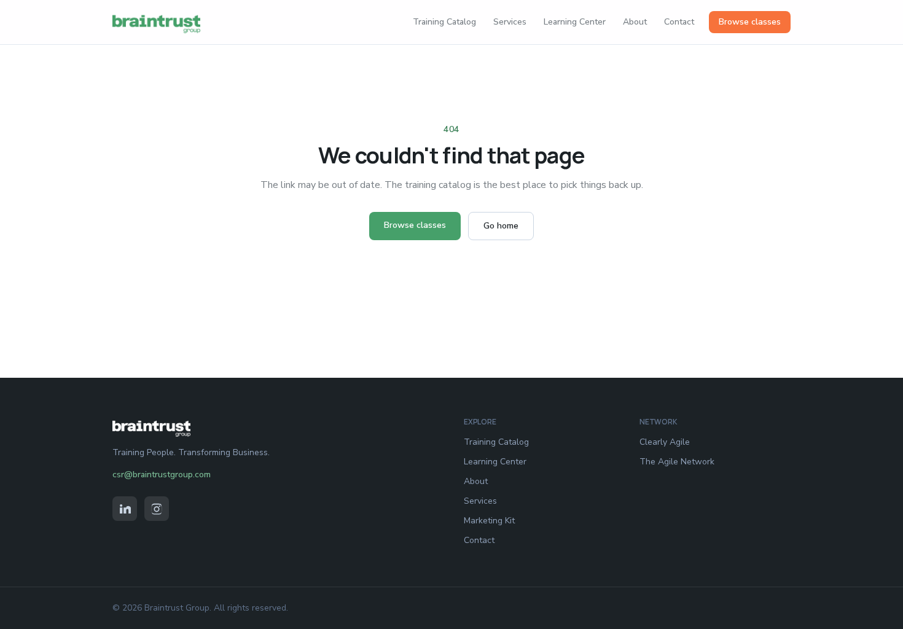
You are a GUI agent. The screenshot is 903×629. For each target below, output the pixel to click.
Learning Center (575, 22)
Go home (500, 226)
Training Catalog (444, 22)
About (635, 22)
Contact (679, 22)
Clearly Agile (664, 442)
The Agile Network (676, 461)
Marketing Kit (489, 520)
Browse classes (750, 22)
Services (509, 22)
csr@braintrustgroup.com (161, 474)
